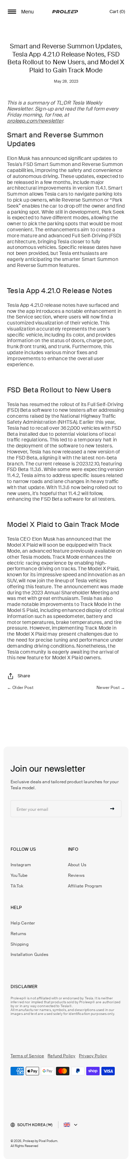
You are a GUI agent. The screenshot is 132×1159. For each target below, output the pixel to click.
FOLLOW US (23, 849)
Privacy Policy (93, 1056)
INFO (73, 849)
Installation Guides (29, 954)
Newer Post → (110, 687)
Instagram (21, 865)
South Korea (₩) (34, 1124)
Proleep (28, 1141)
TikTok (17, 886)
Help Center (23, 923)
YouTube (19, 875)
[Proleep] (65, 11)
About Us (77, 865)
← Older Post (20, 687)
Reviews (76, 875)
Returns (18, 934)
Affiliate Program (85, 886)
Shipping (20, 944)
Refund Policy (61, 1056)
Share (24, 676)
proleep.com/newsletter (35, 121)
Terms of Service (27, 1056)
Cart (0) (117, 13)
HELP (16, 907)
